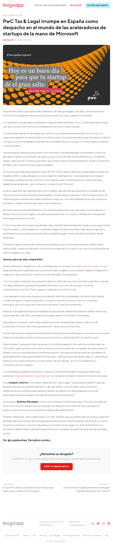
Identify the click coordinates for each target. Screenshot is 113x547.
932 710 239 (76, 5)
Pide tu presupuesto (56, 466)
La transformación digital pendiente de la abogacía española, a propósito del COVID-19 (86, 487)
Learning (42, 535)
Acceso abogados (97, 5)
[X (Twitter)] (93, 523)
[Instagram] (103, 523)
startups (94, 133)
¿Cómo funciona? (12, 535)
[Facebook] (98, 523)
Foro (34, 535)
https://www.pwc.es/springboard (33, 375)
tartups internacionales (86, 266)
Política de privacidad (71, 535)
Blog (5, 15)
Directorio (26, 535)
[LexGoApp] (13, 5)
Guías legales (54, 535)
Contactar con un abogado (50, 5)
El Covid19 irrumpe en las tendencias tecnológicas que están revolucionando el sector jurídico (28, 487)
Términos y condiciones (92, 535)
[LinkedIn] (108, 523)
